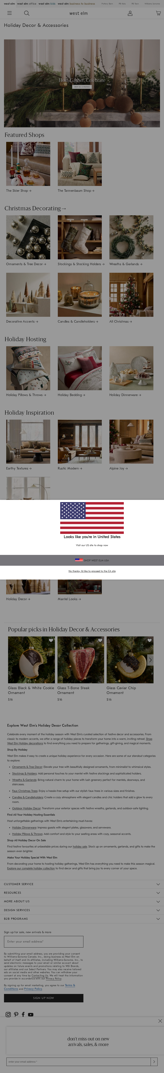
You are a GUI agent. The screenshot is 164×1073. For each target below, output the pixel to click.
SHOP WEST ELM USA (96, 560)
